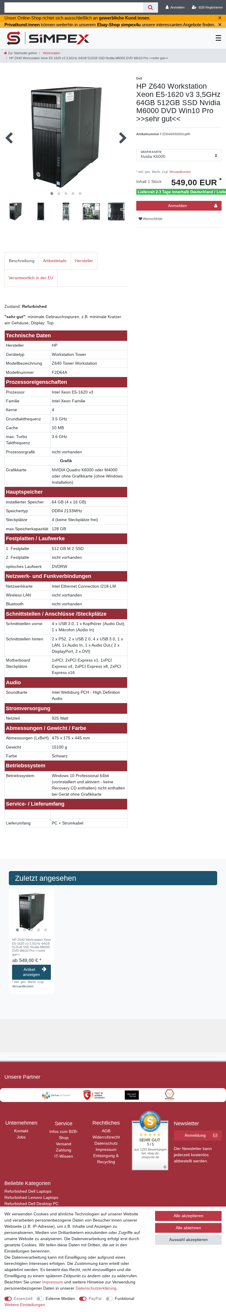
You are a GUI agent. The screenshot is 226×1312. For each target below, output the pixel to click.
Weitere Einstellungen (24, 1304)
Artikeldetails (55, 260)
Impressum (106, 1149)
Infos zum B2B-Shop (63, 1134)
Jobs (21, 1137)
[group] (31, 912)
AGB (106, 1130)
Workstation (51, 53)
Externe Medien (60, 1298)
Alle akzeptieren (188, 1215)
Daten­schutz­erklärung (96, 1288)
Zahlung (63, 1150)
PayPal (95, 1298)
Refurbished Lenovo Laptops (31, 1197)
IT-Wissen (63, 1156)
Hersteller (84, 260)
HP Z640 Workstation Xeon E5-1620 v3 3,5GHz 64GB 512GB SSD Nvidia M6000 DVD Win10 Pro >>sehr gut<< (31, 947)
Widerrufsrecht (106, 1137)
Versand (63, 1143)
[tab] (21, 261)
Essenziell (23, 1298)
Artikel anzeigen (31, 972)
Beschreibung (21, 260)
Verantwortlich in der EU (31, 277)
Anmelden (177, 205)
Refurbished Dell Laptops (27, 1191)
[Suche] (150, 7)
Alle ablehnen (188, 1227)
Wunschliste (152, 219)
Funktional (124, 1298)
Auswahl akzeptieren (188, 1239)
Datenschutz (106, 1143)
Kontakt (21, 1130)
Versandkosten (179, 171)
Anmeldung (195, 1135)
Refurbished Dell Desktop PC (31, 1203)
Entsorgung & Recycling (106, 1158)
